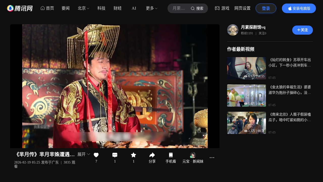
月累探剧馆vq (253, 27)
